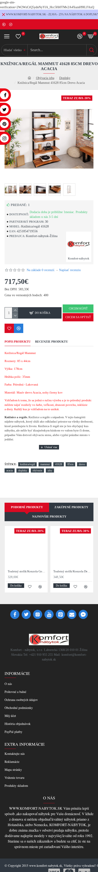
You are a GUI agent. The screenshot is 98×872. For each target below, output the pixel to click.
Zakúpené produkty (71, 507)
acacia (9, 470)
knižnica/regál (27, 464)
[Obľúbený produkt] (9, 328)
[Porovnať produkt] (18, 328)
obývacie (37, 470)
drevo (82, 464)
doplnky (22, 470)
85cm (70, 464)
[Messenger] (83, 614)
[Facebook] (14, 614)
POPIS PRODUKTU (18, 341)
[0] (18, 36)
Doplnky (64, 78)
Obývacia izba (45, 78)
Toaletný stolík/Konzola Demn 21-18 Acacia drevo (72, 571)
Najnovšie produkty (49, 516)
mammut (45, 464)
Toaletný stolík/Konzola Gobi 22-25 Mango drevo (27, 571)
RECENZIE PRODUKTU (51, 341)
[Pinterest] (60, 614)
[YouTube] (49, 614)
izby (50, 470)
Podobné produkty (27, 507)
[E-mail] (71, 614)
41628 (58, 464)
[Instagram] (37, 614)
